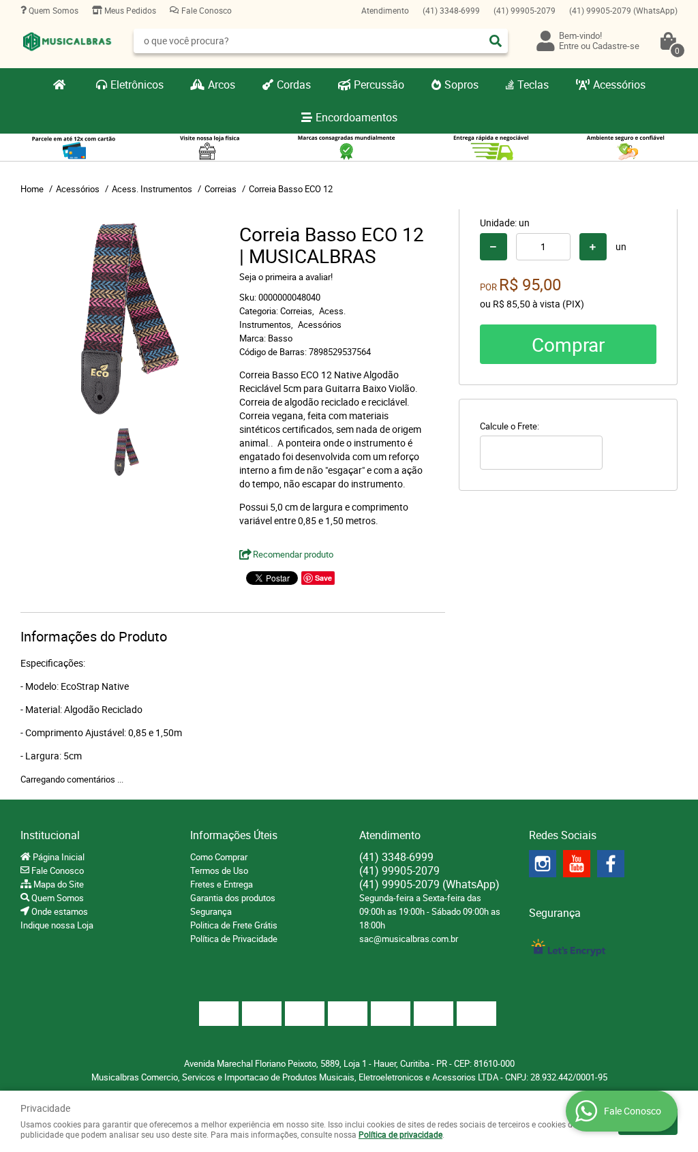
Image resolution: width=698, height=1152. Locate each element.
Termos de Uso (219, 870)
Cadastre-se (615, 46)
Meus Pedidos (129, 10)
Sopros (461, 84)
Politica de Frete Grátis (233, 925)
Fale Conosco (205, 10)
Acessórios (619, 84)
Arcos (221, 84)
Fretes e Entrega (221, 884)
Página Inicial (58, 857)
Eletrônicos (137, 84)
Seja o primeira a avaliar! (286, 277)
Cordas (294, 84)
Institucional (50, 835)
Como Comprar (218, 857)
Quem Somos (52, 10)
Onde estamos (58, 911)
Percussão (379, 84)
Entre (569, 46)
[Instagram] (542, 863)
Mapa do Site (57, 884)
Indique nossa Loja (56, 925)
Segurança (211, 911)
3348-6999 (451, 10)
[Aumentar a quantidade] (593, 246)
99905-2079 (525, 10)
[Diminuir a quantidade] (493, 246)
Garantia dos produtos (232, 898)
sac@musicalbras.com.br (408, 939)
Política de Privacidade (233, 939)
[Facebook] (610, 863)
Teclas (533, 84)
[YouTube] (576, 863)
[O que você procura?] (495, 41)
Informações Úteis (233, 835)
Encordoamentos (356, 117)
